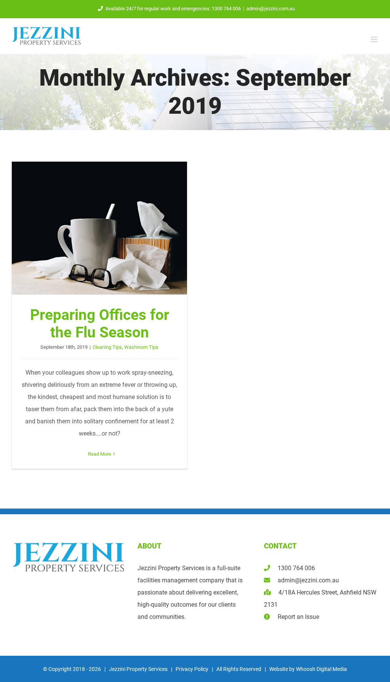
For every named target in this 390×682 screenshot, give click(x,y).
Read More (99, 454)
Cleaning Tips (107, 347)
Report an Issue (294, 616)
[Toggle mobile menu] (375, 39)
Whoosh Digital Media (321, 669)
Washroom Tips (141, 347)
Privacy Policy (192, 669)
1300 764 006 (292, 568)
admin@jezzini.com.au (270, 8)
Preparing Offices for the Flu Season (99, 228)
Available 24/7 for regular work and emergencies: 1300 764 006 (173, 8)
